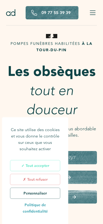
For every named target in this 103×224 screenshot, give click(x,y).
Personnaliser (35, 193)
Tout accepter (37, 165)
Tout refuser (37, 179)
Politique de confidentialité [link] (35, 208)
